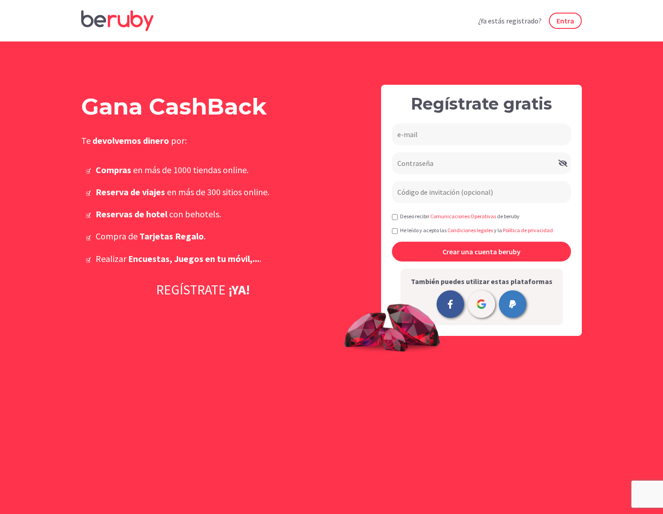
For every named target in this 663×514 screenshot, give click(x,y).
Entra (565, 20)
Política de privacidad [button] (528, 230)
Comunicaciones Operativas (463, 216)
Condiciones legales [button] (470, 230)
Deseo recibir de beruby (460, 216)
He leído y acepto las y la (476, 230)
